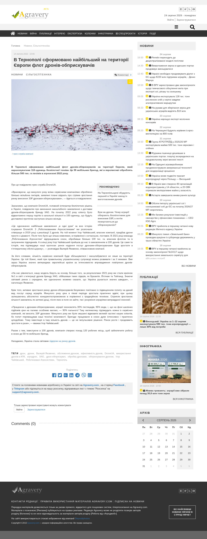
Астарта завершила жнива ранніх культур (173, 195)
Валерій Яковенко (45, 353)
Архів (145, 412)
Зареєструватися (186, 19)
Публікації (45, 33)
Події (153, 33)
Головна (15, 45)
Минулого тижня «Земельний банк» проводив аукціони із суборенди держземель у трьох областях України (170, 237)
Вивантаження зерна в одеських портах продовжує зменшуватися (170, 67)
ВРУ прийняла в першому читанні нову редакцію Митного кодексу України (169, 228)
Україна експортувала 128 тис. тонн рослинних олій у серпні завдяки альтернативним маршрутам (168, 99)
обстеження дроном (68, 353)
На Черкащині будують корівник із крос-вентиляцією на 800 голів (170, 132)
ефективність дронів (91, 353)
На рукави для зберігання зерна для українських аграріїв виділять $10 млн (168, 109)
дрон (22, 353)
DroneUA (109, 353)
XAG (41, 356)
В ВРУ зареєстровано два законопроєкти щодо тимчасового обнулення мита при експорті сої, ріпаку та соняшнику (170, 88)
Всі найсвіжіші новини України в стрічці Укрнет (182, 512)
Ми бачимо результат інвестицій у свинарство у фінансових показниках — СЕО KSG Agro (169, 217)
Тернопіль (61, 360)
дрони (30, 353)
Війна (33, 33)
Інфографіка (105, 33)
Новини (22, 33)
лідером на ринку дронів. (62, 341)
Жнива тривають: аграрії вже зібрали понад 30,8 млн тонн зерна (164, 392)
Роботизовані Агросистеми (40, 360)
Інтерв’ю (59, 33)
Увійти (170, 19)
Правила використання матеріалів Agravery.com (76, 501)
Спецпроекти (126, 33)
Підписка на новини (129, 501)
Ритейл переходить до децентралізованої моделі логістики (165, 59)
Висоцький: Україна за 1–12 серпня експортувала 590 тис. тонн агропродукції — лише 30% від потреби (165, 324)
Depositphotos (82, 518)
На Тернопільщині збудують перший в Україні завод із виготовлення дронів (114, 195)
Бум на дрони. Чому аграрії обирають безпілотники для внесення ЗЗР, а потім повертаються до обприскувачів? (114, 218)
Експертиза (75, 33)
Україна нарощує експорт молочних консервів (168, 121)
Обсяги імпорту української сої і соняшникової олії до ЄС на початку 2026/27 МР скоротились (169, 206)
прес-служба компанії (23, 154)
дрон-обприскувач (55, 356)
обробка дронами (77, 356)
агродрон (32, 356)
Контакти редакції (24, 501)
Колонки (90, 33)
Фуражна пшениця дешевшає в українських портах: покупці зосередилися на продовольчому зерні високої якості (170, 156)
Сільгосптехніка (39, 74)
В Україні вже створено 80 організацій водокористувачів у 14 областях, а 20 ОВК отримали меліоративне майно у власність (169, 187)
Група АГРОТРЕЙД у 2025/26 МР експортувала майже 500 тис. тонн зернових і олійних (170, 145)
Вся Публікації (184, 332)
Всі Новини (189, 266)
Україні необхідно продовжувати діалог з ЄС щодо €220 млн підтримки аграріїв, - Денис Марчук (170, 76)
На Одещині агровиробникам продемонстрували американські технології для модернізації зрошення (169, 167)
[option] (72, 119)
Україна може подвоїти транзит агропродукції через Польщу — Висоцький (168, 177)
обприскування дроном (101, 356)
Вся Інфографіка (183, 399)
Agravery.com (33, 523)
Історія (142, 33)
